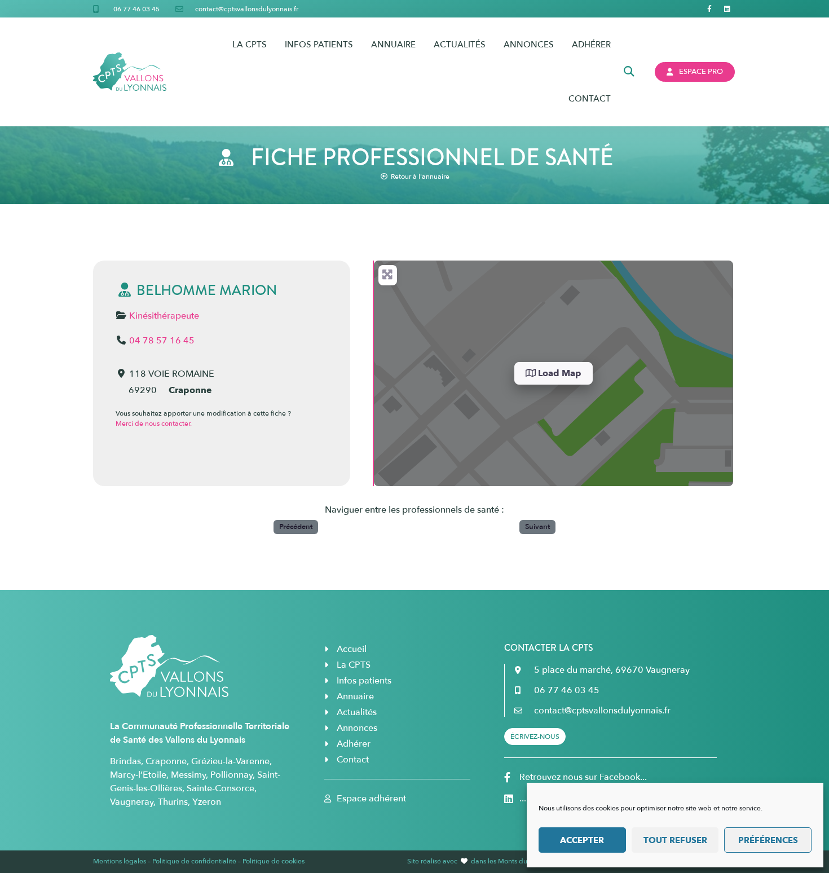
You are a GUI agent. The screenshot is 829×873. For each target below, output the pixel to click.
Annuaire (393, 44)
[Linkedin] (727, 8)
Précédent (295, 527)
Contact (589, 98)
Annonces (529, 44)
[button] (629, 72)
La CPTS (249, 44)
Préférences (768, 840)
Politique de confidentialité (194, 861)
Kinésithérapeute (164, 316)
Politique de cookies (273, 861)
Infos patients (319, 44)
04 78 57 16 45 (162, 340)
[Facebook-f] (709, 8)
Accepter (582, 840)
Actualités (460, 44)
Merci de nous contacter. (154, 423)
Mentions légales (119, 861)
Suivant (537, 527)
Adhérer (591, 44)
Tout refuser (675, 840)
